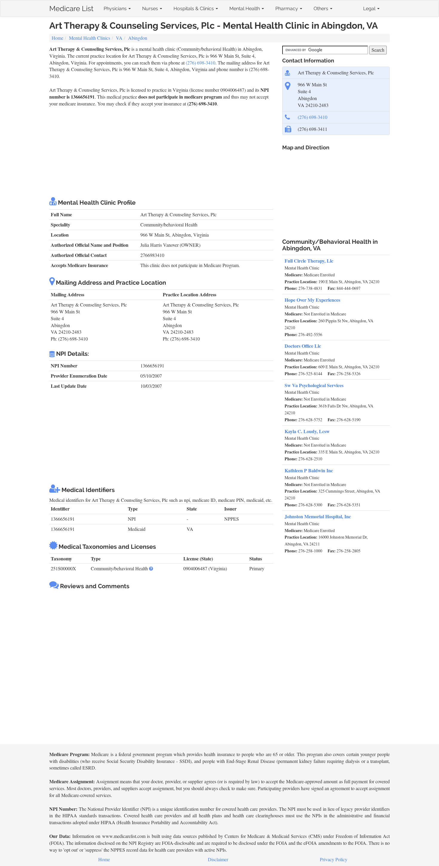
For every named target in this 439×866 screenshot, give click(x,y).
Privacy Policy (333, 859)
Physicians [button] (116, 8)
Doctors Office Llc (303, 345)
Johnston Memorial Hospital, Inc (318, 516)
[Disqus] (161, 667)
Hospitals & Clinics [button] (194, 8)
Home (57, 38)
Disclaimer (218, 859)
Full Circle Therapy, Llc (309, 260)
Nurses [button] (150, 8)
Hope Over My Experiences (312, 299)
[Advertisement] (161, 152)
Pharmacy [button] (287, 8)
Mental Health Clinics (89, 38)
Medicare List (71, 7)
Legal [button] (370, 8)
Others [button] (321, 8)
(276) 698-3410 (200, 62)
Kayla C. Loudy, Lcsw (307, 431)
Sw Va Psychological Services (314, 385)
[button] (151, 568)
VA (119, 38)
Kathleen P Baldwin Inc (309, 470)
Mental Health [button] (245, 8)
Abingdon (137, 38)
